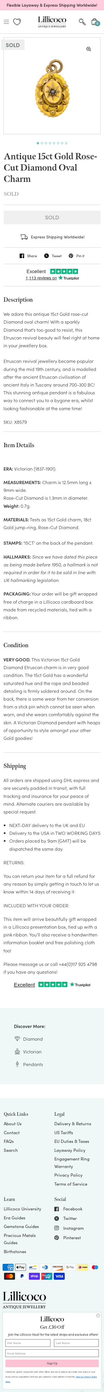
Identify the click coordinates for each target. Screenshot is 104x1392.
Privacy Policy (68, 1175)
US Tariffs (63, 1132)
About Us (13, 1123)
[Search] (82, 21)
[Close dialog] (98, 1315)
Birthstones (15, 1251)
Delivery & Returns (72, 1123)
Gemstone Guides (21, 1226)
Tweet (57, 255)
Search (11, 1150)
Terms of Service (70, 1184)
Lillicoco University (22, 1209)
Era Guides (14, 1218)
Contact (12, 1132)
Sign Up (52, 1363)
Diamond (33, 1038)
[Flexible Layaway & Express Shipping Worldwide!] (52, 5)
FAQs (9, 1141)
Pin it (80, 255)
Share (32, 255)
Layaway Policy (70, 1150)
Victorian (32, 1051)
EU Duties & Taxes (71, 1141)
